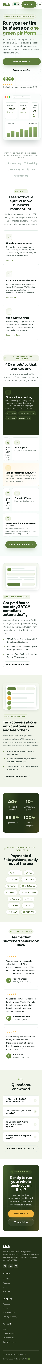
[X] (5, 1266)
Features (6, 1283)
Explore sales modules (16, 777)
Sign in (5, 1329)
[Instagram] (16, 1266)
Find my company (10, 1317)
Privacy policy (8, 1338)
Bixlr (6, 4)
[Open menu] (39, 4)
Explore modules (21, 70)
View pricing (21, 1222)
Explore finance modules (17, 664)
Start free (29, 4)
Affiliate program (9, 1312)
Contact (6, 1308)
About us (6, 1304)
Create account (9, 1333)
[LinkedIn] (10, 1266)
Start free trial (21, 1213)
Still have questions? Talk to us (21, 1148)
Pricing (5, 1287)
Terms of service (9, 1342)
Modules (6, 1279)
